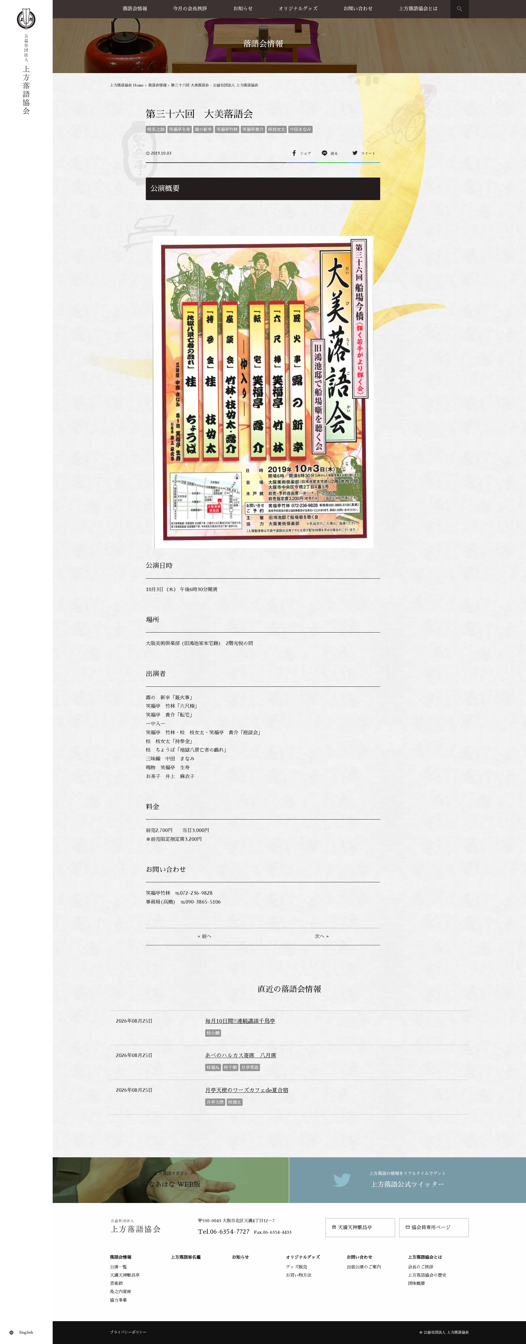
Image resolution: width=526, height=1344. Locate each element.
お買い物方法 (298, 1275)
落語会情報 (135, 8)
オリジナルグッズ (298, 8)
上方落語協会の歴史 (427, 1275)
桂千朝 (230, 1067)
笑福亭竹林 (227, 129)
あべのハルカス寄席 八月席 (240, 1055)
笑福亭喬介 (253, 129)
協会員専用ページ (428, 1227)
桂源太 (234, 1102)
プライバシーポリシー (128, 1332)
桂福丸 (213, 1067)
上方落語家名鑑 (186, 1257)
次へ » (322, 936)
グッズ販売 (296, 1267)
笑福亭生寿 (179, 129)
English (26, 1332)
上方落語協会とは (418, 8)
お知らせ (243, 8)
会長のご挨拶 (420, 1267)
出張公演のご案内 (364, 1267)
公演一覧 (118, 1267)
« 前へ (205, 936)
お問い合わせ (358, 8)
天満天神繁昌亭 (352, 1227)
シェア (305, 153)
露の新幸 (203, 129)
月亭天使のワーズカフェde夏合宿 (246, 1090)
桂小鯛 (213, 1033)
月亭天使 (215, 1102)
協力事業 (118, 1300)
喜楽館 (116, 1283)
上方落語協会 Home (127, 85)
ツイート (368, 153)
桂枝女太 (276, 129)
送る (334, 153)
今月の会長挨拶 (190, 8)
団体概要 (416, 1283)
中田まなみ (300, 129)
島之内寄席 (120, 1291)
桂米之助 (155, 129)
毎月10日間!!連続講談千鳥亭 (240, 1021)
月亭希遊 (249, 1067)
